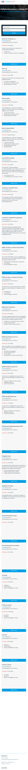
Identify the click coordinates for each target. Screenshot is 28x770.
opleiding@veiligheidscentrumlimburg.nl (9, 759)
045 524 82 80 (4, 758)
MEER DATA (14, 64)
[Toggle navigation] (25, 2)
